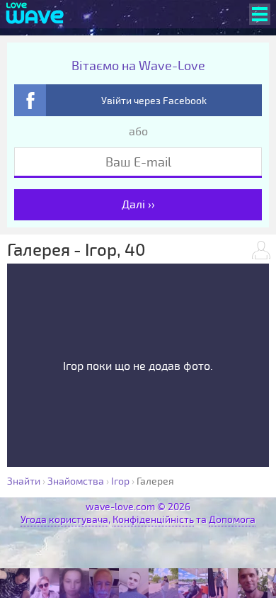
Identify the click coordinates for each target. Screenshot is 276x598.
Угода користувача (64, 520)
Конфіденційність (153, 520)
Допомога (232, 520)
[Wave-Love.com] (35, 14)
